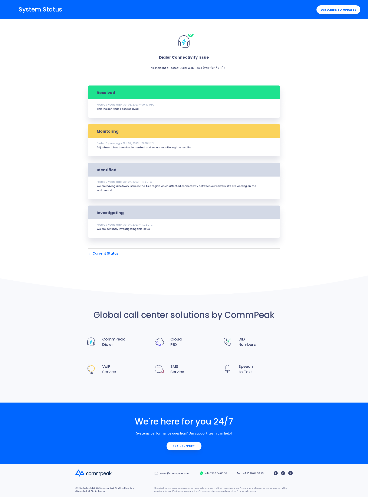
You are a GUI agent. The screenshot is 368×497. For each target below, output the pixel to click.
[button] (338, 9)
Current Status (103, 253)
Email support (184, 446)
